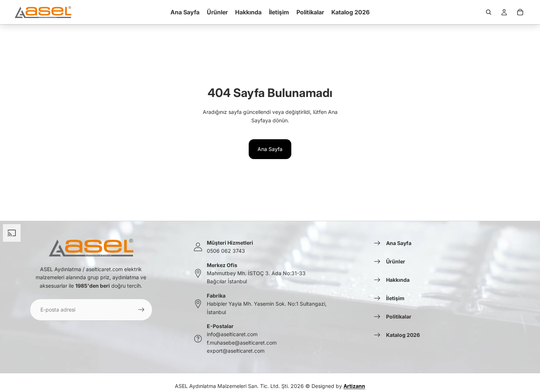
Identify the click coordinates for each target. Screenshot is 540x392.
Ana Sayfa (270, 149)
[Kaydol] (141, 309)
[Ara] (488, 12)
